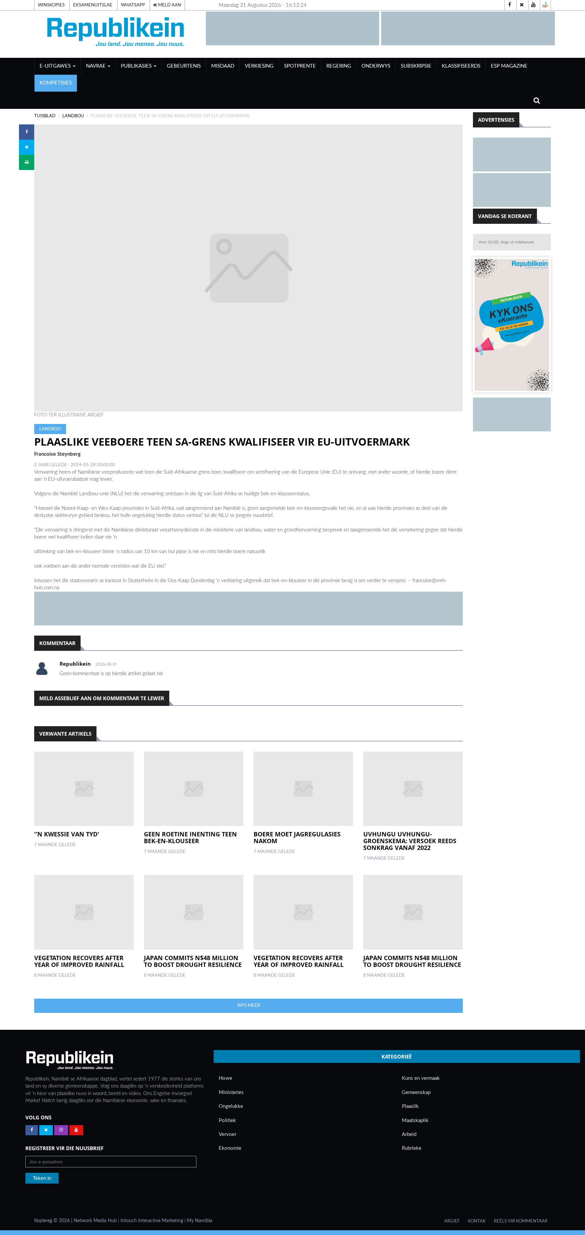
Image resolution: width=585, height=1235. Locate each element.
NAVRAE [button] (96, 66)
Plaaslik (410, 1106)
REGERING (338, 66)
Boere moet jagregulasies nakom (297, 837)
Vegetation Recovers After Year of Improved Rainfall (79, 961)
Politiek (227, 1120)
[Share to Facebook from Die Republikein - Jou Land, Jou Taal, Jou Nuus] (26, 132)
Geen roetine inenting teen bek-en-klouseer (190, 837)
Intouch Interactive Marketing (152, 1220)
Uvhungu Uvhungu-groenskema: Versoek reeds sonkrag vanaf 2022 (409, 841)
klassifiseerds (461, 66)
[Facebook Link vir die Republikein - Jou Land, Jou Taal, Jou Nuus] (31, 1130)
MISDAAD (222, 66)
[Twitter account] (522, 5)
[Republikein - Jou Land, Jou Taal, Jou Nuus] (69, 1060)
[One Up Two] (545, 5)
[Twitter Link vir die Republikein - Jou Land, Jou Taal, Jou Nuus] (46, 1130)
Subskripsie (416, 66)
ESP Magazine (509, 66)
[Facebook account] (510, 5)
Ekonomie (230, 1148)
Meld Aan (169, 5)
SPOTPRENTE (300, 66)
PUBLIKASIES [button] (137, 66)
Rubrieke (411, 1148)
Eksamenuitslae (92, 5)
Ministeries (231, 1092)
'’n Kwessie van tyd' (66, 834)
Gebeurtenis (184, 66)
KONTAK (477, 1221)
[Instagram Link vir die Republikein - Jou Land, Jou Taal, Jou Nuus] (61, 1130)
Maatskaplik (415, 1120)
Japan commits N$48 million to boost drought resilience (193, 961)
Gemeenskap (416, 1092)
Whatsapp (133, 5)
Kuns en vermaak (421, 1078)
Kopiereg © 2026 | (54, 1220)
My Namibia (199, 1220)
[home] (116, 34)
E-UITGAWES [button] (56, 66)
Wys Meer (248, 1005)
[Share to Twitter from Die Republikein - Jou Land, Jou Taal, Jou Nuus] (26, 147)
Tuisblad (45, 116)
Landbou (73, 116)
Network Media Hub (95, 1220)
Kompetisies (56, 83)
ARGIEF (452, 1221)
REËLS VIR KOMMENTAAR (520, 1221)
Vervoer (227, 1134)
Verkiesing (259, 66)
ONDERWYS (376, 66)
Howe (225, 1078)
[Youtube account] (533, 5)
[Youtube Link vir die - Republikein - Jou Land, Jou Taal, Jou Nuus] (76, 1130)
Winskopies (51, 5)
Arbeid (409, 1134)
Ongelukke (231, 1106)
